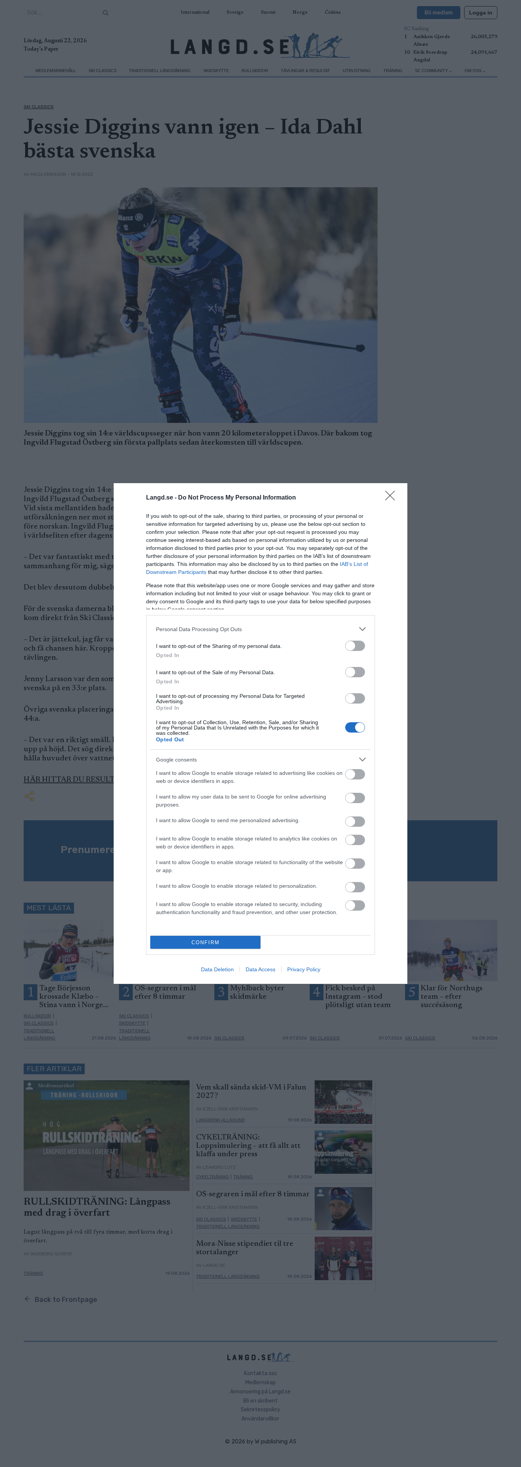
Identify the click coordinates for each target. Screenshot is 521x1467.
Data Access (260, 969)
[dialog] (260, 733)
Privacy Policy (303, 969)
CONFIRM (205, 942)
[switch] (355, 646)
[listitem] (260, 629)
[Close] (392, 498)
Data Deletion (217, 969)
